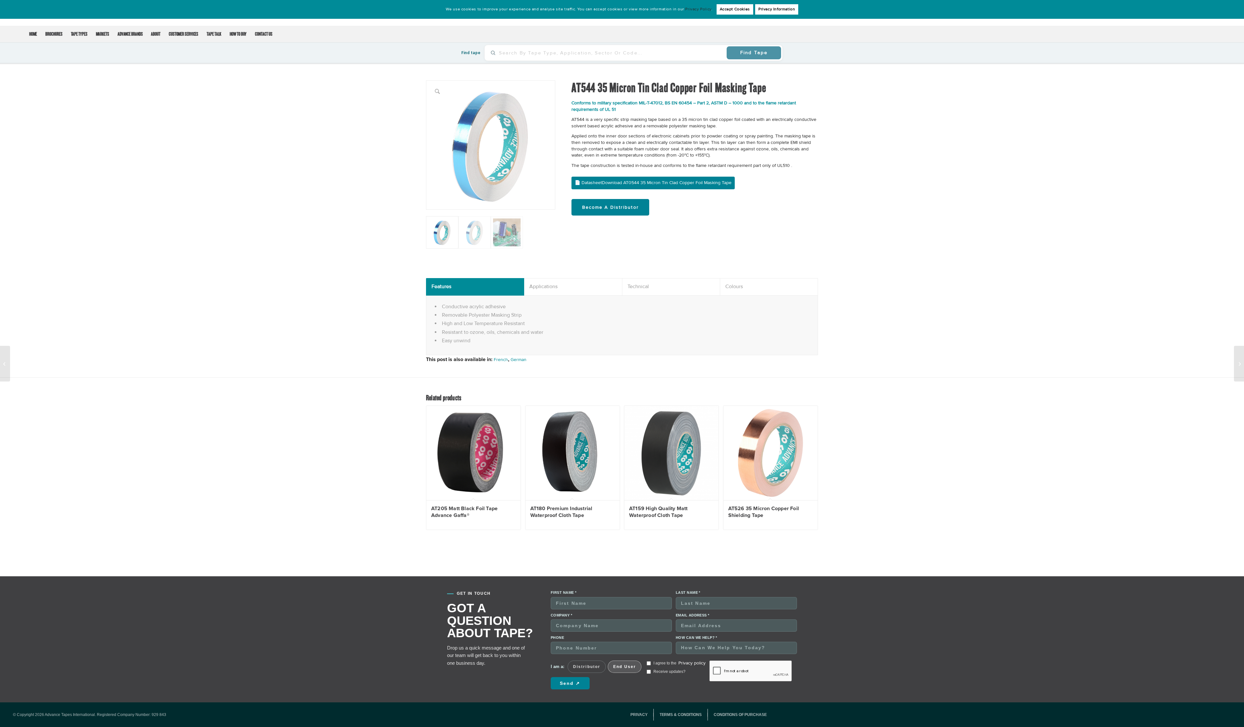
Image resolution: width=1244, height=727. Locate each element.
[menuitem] (33, 34)
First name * (563, 592)
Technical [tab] (638, 286)
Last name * (688, 592)
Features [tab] (441, 286)
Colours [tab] (734, 286)
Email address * (692, 615)
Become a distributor (610, 207)
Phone (557, 637)
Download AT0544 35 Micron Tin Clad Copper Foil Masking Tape (666, 182)
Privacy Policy (698, 9)
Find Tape (753, 52)
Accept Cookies (735, 9)
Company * (561, 615)
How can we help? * (696, 637)
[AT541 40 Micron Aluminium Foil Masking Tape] (5, 363)
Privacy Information (776, 9)
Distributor (586, 666)
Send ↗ (570, 683)
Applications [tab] (543, 286)
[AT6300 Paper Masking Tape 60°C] (1239, 363)
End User (624, 666)
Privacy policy (692, 663)
